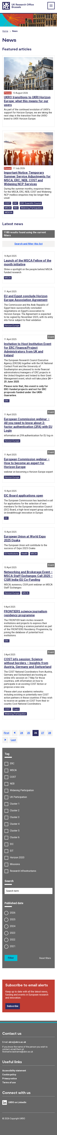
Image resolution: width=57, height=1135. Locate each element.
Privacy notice (9, 1078)
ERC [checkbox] (12, 763)
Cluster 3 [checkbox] (14, 817)
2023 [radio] (12, 932)
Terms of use (9, 1082)
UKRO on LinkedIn (17, 1102)
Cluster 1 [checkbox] (14, 803)
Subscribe (12, 1006)
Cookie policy (9, 1074)
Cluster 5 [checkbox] (14, 830)
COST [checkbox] (13, 776)
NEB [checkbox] (12, 783)
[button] (28, 244)
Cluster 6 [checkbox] (14, 837)
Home (5, 31)
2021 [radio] (12, 946)
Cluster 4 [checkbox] (14, 823)
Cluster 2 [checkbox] (14, 810)
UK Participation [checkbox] (18, 797)
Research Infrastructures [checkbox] (23, 870)
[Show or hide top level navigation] (51, 5)
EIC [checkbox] (12, 844)
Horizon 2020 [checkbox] (17, 857)
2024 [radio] (12, 926)
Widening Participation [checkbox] (22, 790)
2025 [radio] (12, 919)
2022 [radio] (12, 939)
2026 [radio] (12, 912)
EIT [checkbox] (11, 850)
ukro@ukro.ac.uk (17, 1042)
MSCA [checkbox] (13, 770)
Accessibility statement (14, 1070)
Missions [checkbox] (15, 864)
